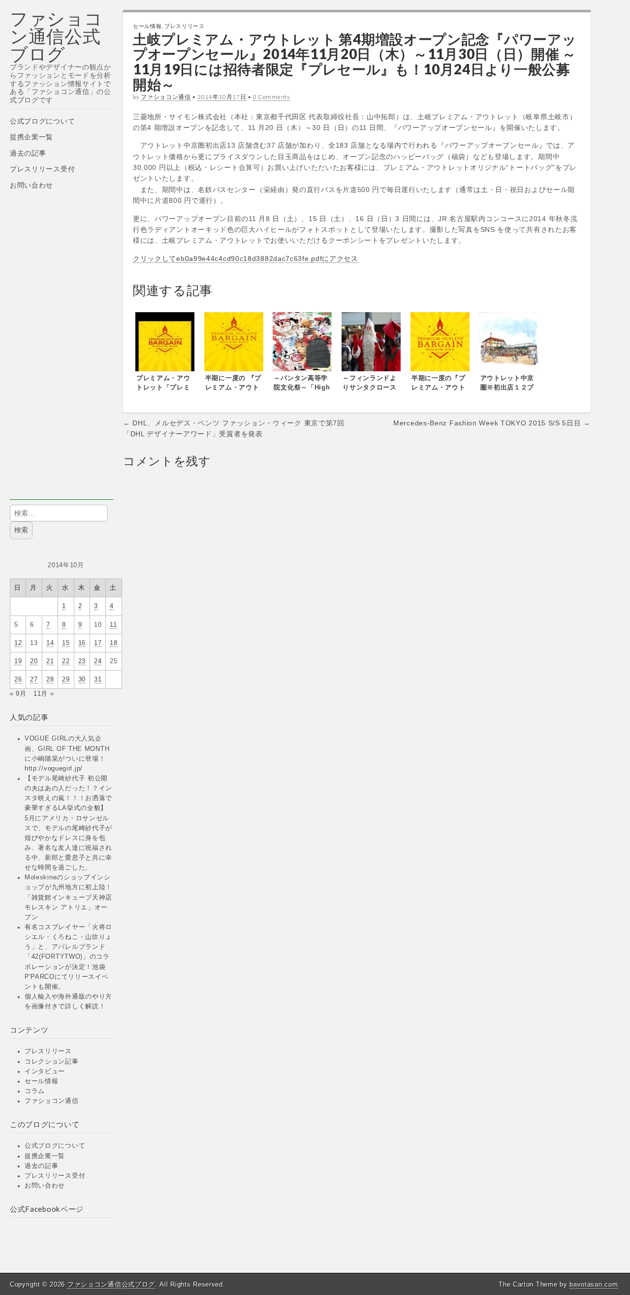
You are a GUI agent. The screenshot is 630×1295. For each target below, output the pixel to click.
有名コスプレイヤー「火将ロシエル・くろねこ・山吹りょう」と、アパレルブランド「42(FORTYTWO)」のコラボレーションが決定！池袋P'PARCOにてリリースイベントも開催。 (68, 957)
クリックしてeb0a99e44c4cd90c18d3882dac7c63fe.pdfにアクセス (245, 258)
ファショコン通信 (52, 1101)
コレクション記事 (52, 1061)
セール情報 (42, 1081)
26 (18, 679)
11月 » (43, 693)
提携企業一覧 (31, 137)
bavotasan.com (593, 1284)
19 (18, 661)
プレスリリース (48, 1051)
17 (97, 643)
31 (97, 679)
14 (50, 643)
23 (82, 661)
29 (65, 679)
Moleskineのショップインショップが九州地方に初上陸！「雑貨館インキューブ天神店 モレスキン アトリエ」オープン (68, 897)
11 (113, 624)
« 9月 (18, 693)
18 (113, 643)
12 (18, 643)
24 (97, 661)
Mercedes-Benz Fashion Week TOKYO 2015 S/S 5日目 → (492, 423)
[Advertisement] (61, 352)
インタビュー (45, 1071)
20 (33, 661)
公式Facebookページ (47, 1208)
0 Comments (271, 96)
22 (65, 661)
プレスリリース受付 (42, 169)
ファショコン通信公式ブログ (56, 36)
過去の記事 (28, 153)
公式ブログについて (42, 121)
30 (82, 679)
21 (50, 661)
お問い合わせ (31, 185)
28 (50, 679)
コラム (35, 1091)
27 (33, 679)
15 (65, 643)
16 (82, 643)
